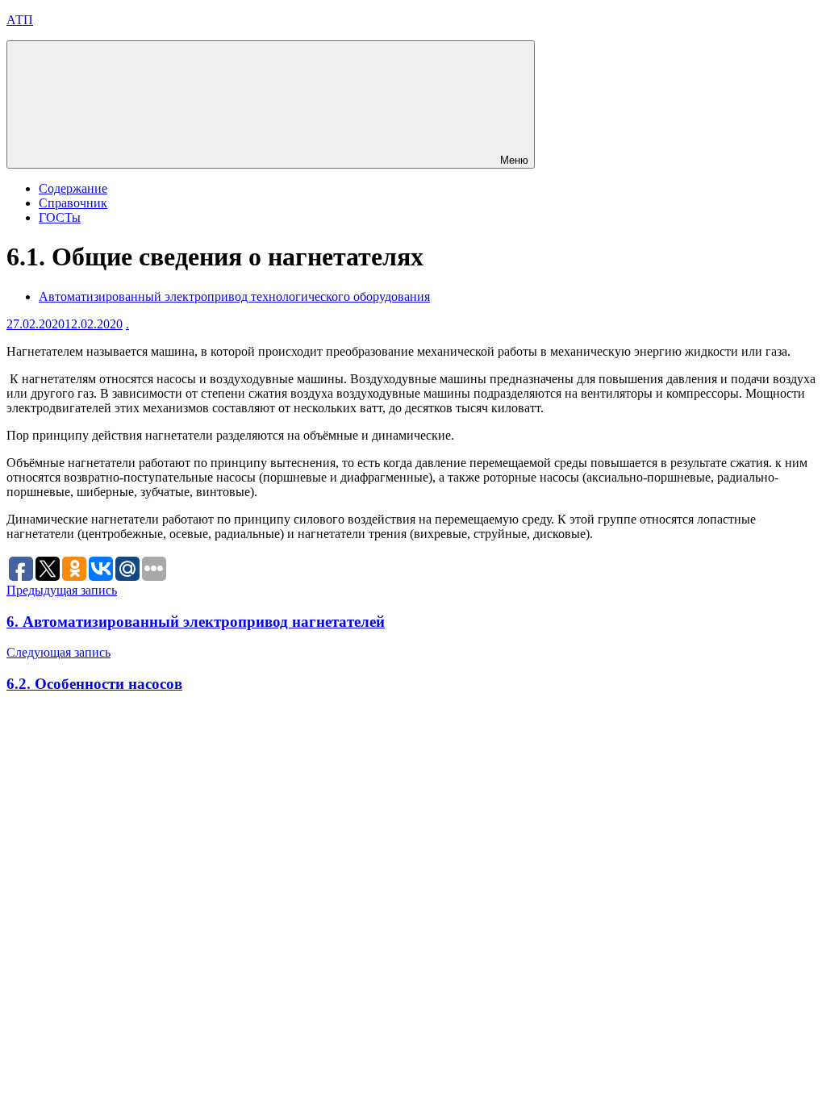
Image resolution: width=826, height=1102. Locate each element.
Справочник (73, 203)
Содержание (73, 188)
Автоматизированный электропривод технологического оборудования (234, 296)
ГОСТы (60, 217)
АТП (19, 20)
